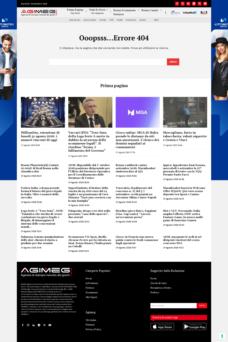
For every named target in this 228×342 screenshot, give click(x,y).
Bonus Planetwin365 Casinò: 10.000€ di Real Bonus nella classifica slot (40, 168)
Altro (156, 19)
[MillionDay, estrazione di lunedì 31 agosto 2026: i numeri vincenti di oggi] (43, 112)
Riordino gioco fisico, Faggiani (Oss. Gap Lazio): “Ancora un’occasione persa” (136, 214)
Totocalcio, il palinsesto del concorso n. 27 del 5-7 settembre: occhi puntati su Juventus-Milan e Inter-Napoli (136, 192)
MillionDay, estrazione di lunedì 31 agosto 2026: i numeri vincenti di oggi (40, 136)
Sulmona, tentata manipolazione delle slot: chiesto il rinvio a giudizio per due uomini (42, 240)
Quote (142, 19)
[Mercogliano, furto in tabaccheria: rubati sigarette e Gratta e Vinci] (185, 112)
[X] (199, 4)
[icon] (162, 330)
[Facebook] (177, 4)
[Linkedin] (188, 4)
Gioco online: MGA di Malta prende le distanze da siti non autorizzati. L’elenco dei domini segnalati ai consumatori (137, 140)
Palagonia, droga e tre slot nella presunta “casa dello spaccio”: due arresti (89, 214)
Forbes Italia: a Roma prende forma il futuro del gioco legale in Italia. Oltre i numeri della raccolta (41, 192)
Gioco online (89, 19)
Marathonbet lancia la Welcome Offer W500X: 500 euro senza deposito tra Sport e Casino (184, 191)
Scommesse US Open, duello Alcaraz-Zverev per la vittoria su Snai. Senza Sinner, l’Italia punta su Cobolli (89, 241)
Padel (120, 19)
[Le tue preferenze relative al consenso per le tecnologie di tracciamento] (222, 336)
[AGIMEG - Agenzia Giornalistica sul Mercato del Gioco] (39, 13)
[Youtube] (205, 4)
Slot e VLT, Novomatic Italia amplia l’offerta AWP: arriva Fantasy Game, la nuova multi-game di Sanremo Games (183, 215)
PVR (111, 19)
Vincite (102, 19)
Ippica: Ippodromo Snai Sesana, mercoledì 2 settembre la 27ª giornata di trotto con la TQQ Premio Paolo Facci (184, 170)
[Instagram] (183, 4)
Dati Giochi (74, 19)
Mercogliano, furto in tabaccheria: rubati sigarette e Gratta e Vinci (185, 136)
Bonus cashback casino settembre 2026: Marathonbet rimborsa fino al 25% (135, 168)
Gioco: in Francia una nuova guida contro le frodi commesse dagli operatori (137, 240)
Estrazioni (131, 19)
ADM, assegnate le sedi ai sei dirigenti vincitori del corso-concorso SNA (182, 240)
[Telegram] (194, 4)
